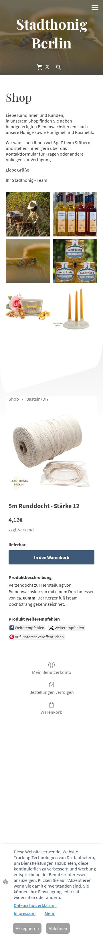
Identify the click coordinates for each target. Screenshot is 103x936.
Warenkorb (51, 712)
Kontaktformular (22, 154)
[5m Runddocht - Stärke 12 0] (51, 450)
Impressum (24, 913)
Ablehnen (58, 928)
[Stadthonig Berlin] (52, 56)
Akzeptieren (27, 928)
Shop (14, 399)
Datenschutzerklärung (35, 905)
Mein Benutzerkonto (51, 672)
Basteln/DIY (37, 399)
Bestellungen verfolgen (51, 692)
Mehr (50, 913)
